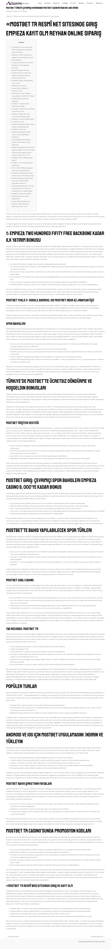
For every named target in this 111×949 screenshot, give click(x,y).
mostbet (79, 294)
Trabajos (65, 3)
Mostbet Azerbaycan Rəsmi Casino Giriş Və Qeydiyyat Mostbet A (21, 134)
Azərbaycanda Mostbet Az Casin (23, 186)
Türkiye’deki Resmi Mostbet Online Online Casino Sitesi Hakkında (21, 142)
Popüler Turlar (17, 91)
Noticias (81, 3)
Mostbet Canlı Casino (19, 86)
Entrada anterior (12, 936)
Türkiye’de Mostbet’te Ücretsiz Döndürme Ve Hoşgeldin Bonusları (22, 65)
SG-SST (73, 3)
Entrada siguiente (98, 936)
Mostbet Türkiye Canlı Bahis (21, 193)
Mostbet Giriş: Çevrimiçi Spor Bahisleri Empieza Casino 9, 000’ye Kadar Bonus (21, 75)
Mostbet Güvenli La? (19, 129)
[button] (103, 3)
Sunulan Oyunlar (18, 122)
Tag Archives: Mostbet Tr (20, 88)
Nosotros (56, 3)
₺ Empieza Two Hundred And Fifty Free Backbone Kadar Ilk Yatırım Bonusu (22, 49)
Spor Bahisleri (16, 60)
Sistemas (99, 3)
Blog (8, 11)
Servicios (47, 3)
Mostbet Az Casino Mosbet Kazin (23, 119)
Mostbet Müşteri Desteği (20, 70)
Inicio (40, 3)
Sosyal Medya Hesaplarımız (21, 201)
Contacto (90, 3)
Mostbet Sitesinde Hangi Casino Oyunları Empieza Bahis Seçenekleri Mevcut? (22, 180)
